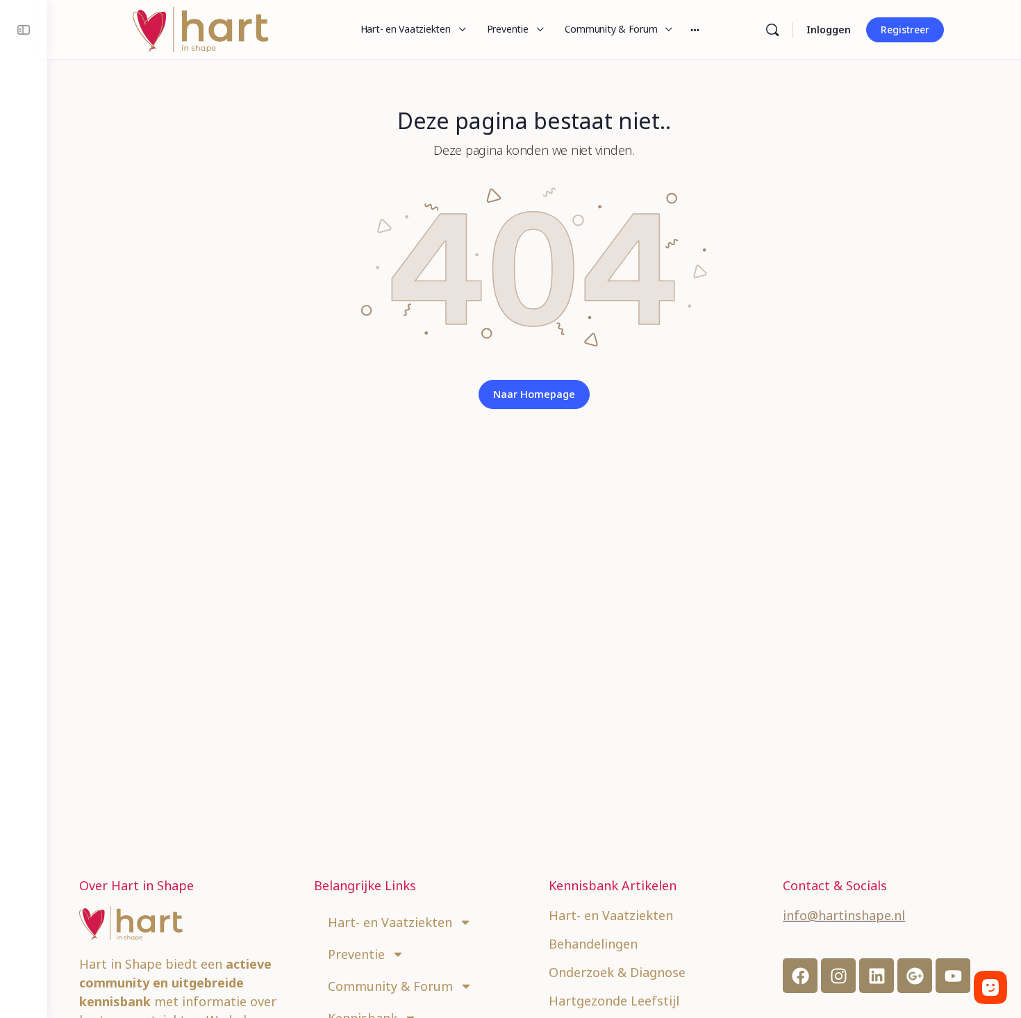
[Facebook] (800, 975)
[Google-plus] (914, 975)
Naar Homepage (534, 394)
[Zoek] (772, 30)
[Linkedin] (876, 975)
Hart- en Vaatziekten (390, 922)
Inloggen (828, 29)
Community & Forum (390, 986)
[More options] (695, 29)
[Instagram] (838, 975)
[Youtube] (953, 975)
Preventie (356, 954)
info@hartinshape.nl (844, 915)
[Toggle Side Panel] (23, 29)
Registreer (905, 29)
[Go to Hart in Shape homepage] (201, 27)
